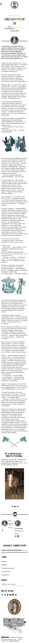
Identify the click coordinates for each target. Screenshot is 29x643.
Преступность (14, 16)
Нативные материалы (7, 568)
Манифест (4, 565)
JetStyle (20, 637)
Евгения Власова (19, 531)
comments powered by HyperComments (11, 550)
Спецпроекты (5, 575)
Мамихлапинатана (14, 641)
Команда (3, 561)
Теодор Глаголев (6, 571)
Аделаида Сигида (10, 524)
